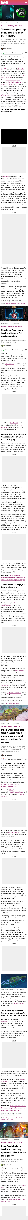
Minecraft (22, 304)
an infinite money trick (13, 80)
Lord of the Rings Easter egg (15, 82)
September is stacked (14, 693)
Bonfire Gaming (13, 832)
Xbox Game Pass (14, 304)
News (7, 23)
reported (6, 177)
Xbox (18, 23)
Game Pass (21, 69)
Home (3, 23)
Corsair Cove (5, 685)
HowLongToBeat (6, 1021)
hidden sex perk (6, 84)
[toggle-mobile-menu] (26, 2)
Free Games (9, 1120)
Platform (13, 23)
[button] (26, 53)
